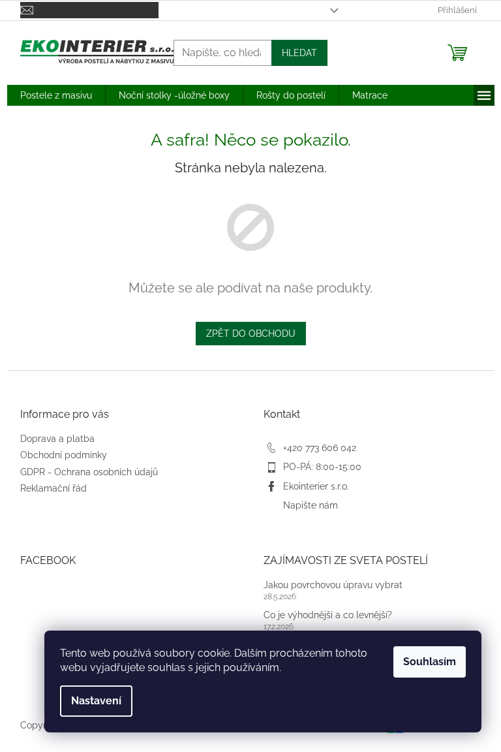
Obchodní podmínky (63, 455)
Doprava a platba (57, 438)
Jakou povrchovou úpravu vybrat (333, 585)
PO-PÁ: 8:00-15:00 (322, 467)
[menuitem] (56, 95)
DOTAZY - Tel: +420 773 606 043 (237, 10)
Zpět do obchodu (251, 333)
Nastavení (96, 701)
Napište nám (310, 505)
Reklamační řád (53, 488)
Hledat (299, 53)
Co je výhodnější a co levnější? (328, 615)
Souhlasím (429, 661)
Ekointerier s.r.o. (316, 486)
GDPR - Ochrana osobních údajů (89, 472)
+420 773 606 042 (319, 448)
